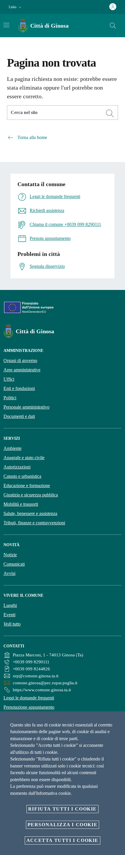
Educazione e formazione (26, 485)
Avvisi (9, 573)
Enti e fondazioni (19, 388)
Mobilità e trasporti (20, 504)
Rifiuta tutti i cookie (62, 808)
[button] (16, 7)
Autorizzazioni (17, 466)
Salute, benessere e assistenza (30, 513)
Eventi (9, 614)
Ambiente (12, 448)
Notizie (10, 554)
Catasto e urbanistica (22, 476)
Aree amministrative (21, 369)
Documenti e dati (19, 416)
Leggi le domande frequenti (28, 697)
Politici (9, 397)
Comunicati (14, 564)
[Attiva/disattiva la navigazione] (6, 25)
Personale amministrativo (26, 407)
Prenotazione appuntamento (28, 707)
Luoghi (10, 605)
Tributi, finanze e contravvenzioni (34, 522)
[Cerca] (112, 25)
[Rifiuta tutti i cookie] (118, 720)
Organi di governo (20, 360)
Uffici (8, 379)
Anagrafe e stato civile (23, 457)
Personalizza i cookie (63, 824)
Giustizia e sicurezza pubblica (30, 494)
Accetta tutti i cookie (62, 840)
